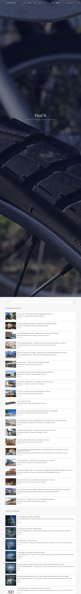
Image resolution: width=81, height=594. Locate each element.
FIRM (24, 2)
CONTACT (40, 2)
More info (19, 318)
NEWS (35, 2)
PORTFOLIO (29, 2)
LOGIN (79, 2)
